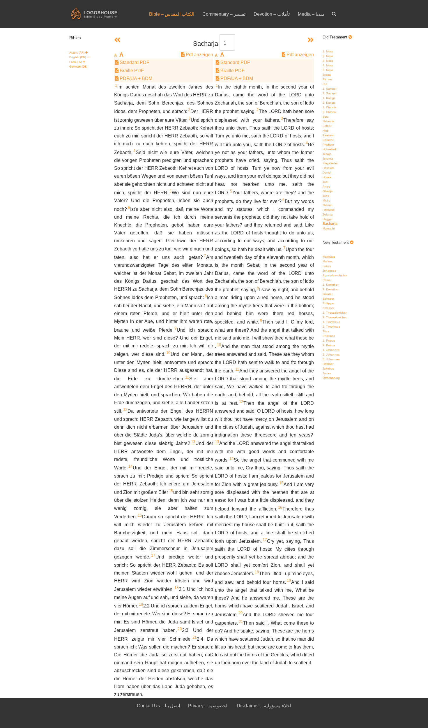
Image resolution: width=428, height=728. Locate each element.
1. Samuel (329, 88)
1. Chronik (329, 107)
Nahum (327, 205)
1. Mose (328, 51)
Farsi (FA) (75, 61)
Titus (326, 331)
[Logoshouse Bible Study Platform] (104, 14)
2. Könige (329, 102)
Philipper (328, 303)
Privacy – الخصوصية (208, 705)
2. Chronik (329, 112)
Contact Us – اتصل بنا (158, 705)
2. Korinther (330, 289)
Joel (325, 181)
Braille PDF (131, 70)
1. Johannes (331, 349)
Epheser (328, 298)
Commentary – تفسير (223, 14)
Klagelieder (330, 163)
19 (141, 604)
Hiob (326, 130)
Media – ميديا (311, 14)
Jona (326, 195)
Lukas (327, 266)
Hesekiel (328, 167)
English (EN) (77, 57)
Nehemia (329, 121)
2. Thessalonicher (334, 317)
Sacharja (330, 224)
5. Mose (328, 70)
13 (193, 442)
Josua (327, 74)
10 (168, 353)
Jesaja (327, 154)
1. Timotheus (331, 322)
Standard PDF (134, 62)
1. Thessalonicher (334, 312)
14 (130, 466)
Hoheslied (329, 149)
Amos (326, 186)
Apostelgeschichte (335, 275)
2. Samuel (329, 93)
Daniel (327, 172)
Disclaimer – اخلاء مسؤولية (264, 705)
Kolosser (328, 308)
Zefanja (328, 214)
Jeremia (328, 158)
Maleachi (329, 228)
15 (171, 491)
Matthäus (329, 256)
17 (153, 555)
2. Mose (328, 56)
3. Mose (328, 60)
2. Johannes (331, 354)
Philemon (329, 336)
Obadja (328, 191)
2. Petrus (329, 345)
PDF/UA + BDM (135, 78)
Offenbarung (331, 377)
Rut (325, 84)
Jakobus (328, 368)
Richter (327, 79)
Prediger (328, 144)
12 (125, 409)
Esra (326, 116)
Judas (327, 373)
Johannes (329, 270)
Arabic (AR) (76, 52)
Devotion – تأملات (272, 14)
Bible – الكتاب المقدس (171, 14)
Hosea (327, 177)
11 (187, 377)
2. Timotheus (331, 326)
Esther (327, 126)
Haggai (327, 219)
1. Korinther (330, 284)
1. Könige (329, 98)
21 (194, 637)
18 (176, 588)
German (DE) (78, 66)
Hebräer (328, 363)
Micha (326, 200)
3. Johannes (331, 359)
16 (140, 515)
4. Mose (328, 65)
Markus (327, 261)
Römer (327, 280)
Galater (328, 294)
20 (180, 629)
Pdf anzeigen (199, 54)
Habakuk (329, 209)
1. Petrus (329, 340)
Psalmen (328, 135)
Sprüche (328, 140)
